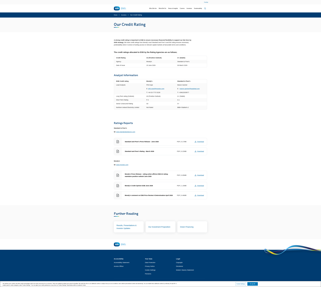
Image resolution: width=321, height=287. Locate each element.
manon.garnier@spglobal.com (190, 89)
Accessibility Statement (121, 262)
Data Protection (150, 262)
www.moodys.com (122, 165)
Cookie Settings (150, 270)
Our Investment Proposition (159, 227)
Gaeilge (206, 2)
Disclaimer (179, 266)
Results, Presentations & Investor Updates (127, 226)
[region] (160, 284)
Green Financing (186, 227)
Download (200, 141)
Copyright (179, 262)
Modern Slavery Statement (185, 270)
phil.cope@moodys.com (156, 89)
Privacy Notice (150, 266)
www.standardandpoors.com (125, 132)
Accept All (252, 283)
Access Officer (119, 266)
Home (115, 15)
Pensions (148, 274)
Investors (123, 15)
